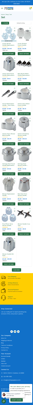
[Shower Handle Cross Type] (24, 214)
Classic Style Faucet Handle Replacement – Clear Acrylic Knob (8, 75)
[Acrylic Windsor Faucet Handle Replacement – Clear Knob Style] (24, 34)
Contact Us (4, 350)
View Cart (4, 363)
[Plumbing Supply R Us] (8, 8)
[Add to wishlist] (15, 28)
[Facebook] (11, 331)
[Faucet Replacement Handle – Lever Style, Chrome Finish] (8, 94)
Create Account (5, 366)
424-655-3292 (7, 376)
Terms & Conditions (7, 345)
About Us (3, 338)
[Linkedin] (15, 331)
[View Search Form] (24, 8)
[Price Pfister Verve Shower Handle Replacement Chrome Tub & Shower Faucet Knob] (8, 214)
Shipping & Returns (6, 340)
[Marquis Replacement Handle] (8, 184)
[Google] (18, 331)
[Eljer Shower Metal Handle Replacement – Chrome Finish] (24, 64)
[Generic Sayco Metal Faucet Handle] (24, 94)
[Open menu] (2, 8)
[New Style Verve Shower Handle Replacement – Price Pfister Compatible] (24, 184)
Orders (3, 358)
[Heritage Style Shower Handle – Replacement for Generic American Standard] (24, 154)
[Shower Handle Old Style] (8, 244)
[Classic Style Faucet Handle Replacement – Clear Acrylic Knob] (8, 64)
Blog (2, 343)
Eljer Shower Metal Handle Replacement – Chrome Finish (24, 75)
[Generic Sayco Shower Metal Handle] (8, 124)
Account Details (5, 356)
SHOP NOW (16, 3)
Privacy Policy (5, 347)
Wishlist (3, 361)
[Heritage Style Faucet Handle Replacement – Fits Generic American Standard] (8, 154)
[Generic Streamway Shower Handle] (24, 124)
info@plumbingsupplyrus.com (11, 380)
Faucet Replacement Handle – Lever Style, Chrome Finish (8, 105)
